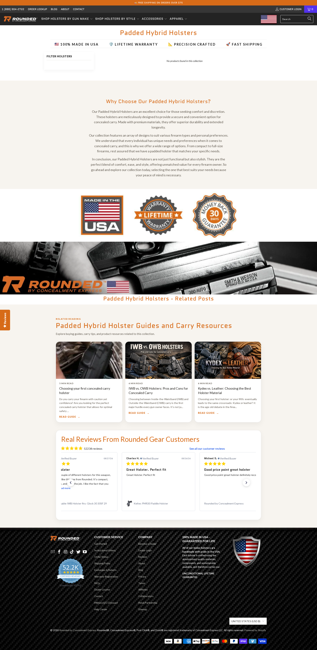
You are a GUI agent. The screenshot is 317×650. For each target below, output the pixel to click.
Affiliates (143, 589)
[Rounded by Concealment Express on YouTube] (85, 552)
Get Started (100, 543)
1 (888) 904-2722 (13, 9)
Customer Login (290, 9)
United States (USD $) (245, 621)
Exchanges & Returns (105, 570)
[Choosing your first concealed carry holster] (89, 360)
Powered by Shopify (255, 630)
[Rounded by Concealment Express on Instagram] (65, 552)
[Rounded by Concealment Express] (21, 19)
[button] (67, 19)
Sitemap (142, 609)
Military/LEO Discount (106, 602)
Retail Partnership (147, 602)
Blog (54, 9)
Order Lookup (37, 9)
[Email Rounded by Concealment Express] (53, 552)
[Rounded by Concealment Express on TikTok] (72, 552)
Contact (78, 9)
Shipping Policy (102, 563)
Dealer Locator (102, 589)
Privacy (142, 576)
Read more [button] (227, 488)
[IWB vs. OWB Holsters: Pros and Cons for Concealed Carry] (158, 360)
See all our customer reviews (207, 448)
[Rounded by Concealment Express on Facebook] (59, 552)
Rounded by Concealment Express (77, 630)
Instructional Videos (105, 550)
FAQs (97, 583)
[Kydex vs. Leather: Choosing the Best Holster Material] (228, 360)
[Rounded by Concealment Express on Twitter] (78, 552)
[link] (81, 503)
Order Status (101, 556)
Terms (141, 583)
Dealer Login (145, 550)
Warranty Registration (106, 576)
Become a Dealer (147, 543)
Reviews (142, 556)
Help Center (100, 609)
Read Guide (67, 416)
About (65, 9)
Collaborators (145, 596)
